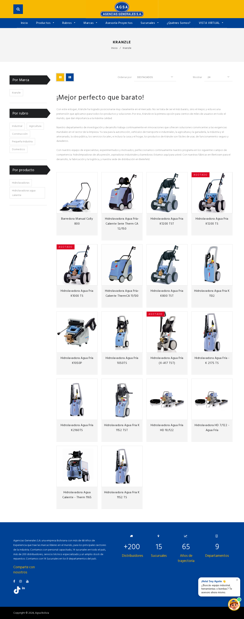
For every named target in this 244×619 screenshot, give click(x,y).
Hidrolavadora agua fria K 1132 (212, 293)
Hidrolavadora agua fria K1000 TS (77, 293)
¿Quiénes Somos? (179, 22)
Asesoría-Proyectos (118, 22)
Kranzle (16, 92)
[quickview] (94, 210)
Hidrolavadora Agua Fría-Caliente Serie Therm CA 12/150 (122, 223)
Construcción (20, 134)
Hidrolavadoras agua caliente (23, 192)
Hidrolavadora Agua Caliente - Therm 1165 (77, 495)
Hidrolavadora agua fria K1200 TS (212, 221)
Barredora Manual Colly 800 (77, 221)
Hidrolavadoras (20, 183)
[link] (88, 210)
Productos (43, 22)
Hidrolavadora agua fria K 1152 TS (122, 495)
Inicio (24, 22)
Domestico (18, 149)
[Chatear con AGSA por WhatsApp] (234, 604)
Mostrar (197, 77)
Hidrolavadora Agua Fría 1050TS (122, 360)
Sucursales (148, 22)
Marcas (89, 22)
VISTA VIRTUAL (210, 22)
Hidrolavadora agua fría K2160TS (77, 428)
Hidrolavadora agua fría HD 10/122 (167, 428)
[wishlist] (81, 210)
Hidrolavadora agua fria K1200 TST (167, 221)
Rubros (67, 22)
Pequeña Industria (22, 141)
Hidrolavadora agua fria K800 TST (167, 293)
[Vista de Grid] (60, 77)
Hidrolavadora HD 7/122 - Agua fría (212, 428)
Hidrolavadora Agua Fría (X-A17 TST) (167, 360)
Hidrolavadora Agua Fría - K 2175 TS (212, 360)
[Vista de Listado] (70, 77)
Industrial (17, 126)
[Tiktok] (18, 593)
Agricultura (35, 126)
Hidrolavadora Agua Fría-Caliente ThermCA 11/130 (122, 293)
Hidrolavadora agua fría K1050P (77, 360)
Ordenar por (125, 77)
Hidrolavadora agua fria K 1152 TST (122, 428)
